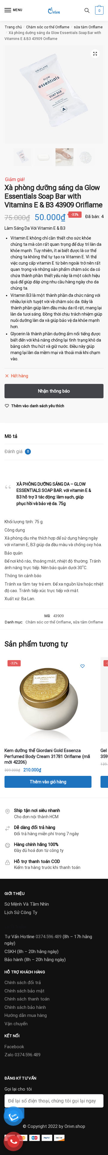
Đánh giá (16, 451)
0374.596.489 (49, 936)
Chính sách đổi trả (22, 982)
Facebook (14, 1046)
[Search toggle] (87, 10)
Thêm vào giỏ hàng (48, 781)
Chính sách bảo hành (25, 1007)
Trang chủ (13, 27)
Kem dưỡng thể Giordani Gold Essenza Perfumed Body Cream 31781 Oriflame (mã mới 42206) (47, 756)
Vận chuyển (16, 1023)
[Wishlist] (82, 666)
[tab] (54, 436)
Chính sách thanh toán (27, 999)
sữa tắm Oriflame (88, 27)
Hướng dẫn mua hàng (25, 1015)
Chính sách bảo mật (24, 991)
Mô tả (10, 436)
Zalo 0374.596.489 (22, 1054)
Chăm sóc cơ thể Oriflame (47, 27)
